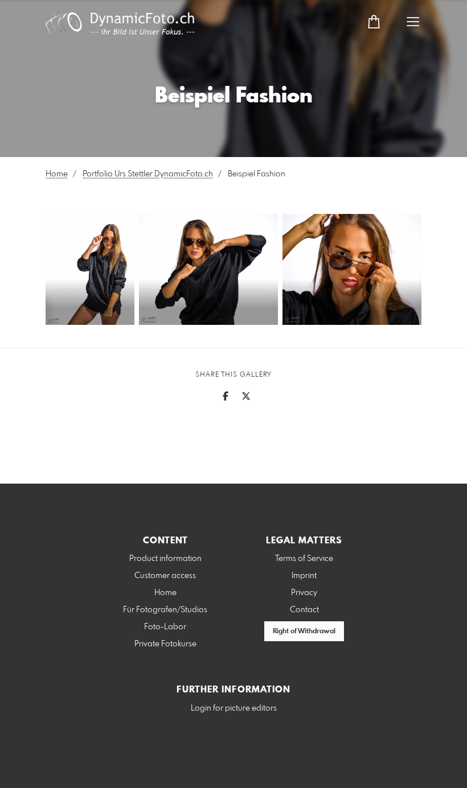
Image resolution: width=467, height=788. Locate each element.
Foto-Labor (165, 627)
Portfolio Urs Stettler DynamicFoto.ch (148, 174)
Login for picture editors (234, 708)
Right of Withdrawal (304, 631)
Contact (304, 610)
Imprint (304, 576)
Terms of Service (304, 559)
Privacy (304, 593)
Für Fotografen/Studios (165, 610)
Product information (165, 559)
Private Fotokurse (165, 644)
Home (57, 174)
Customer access (165, 576)
